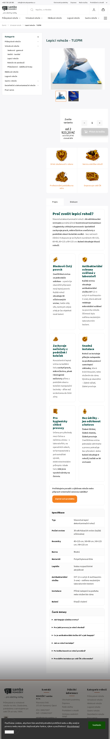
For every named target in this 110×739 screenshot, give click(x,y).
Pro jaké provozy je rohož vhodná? (69, 627)
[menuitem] (12, 18)
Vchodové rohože (12, 46)
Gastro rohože (11, 81)
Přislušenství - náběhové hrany (20, 67)
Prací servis (9, 90)
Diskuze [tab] (74, 201)
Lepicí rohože (13, 58)
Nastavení (9, 732)
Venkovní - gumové (15, 50)
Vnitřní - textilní (14, 54)
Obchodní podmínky (61, 2)
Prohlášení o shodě (97, 2)
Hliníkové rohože (12, 72)
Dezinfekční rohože (95, 714)
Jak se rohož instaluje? (64, 643)
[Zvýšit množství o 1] (100, 123)
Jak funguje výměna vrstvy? (66, 619)
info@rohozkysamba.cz (46, 718)
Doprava (73, 2)
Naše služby (83, 2)
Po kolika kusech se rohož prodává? (70, 651)
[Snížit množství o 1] (84, 123)
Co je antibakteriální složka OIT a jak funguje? (74, 635)
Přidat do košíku (97, 131)
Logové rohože (11, 76)
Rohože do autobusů (16, 62)
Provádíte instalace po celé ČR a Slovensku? (73, 658)
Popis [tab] (55, 201)
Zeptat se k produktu (64, 499)
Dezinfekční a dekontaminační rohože (20, 85)
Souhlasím (97, 725)
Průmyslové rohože (13, 41)
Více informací (73, 726)
